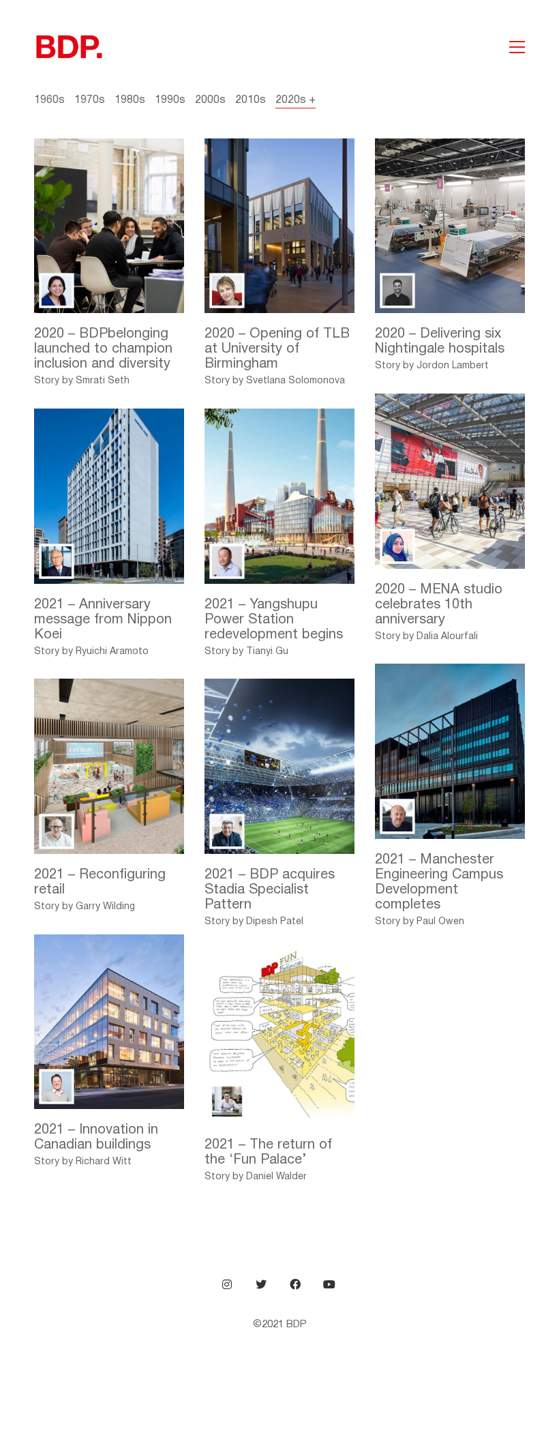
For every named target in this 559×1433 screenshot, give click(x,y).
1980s (130, 100)
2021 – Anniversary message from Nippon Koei (103, 620)
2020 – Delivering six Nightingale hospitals (439, 341)
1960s (49, 100)
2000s (210, 100)
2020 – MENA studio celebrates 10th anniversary (438, 605)
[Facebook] (295, 1284)
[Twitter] (261, 1284)
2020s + (295, 100)
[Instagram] (227, 1284)
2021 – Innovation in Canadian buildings (96, 1137)
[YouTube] (329, 1284)
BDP (296, 1324)
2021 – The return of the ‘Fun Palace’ (268, 1152)
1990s (170, 100)
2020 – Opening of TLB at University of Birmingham (277, 349)
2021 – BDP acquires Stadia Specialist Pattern (270, 890)
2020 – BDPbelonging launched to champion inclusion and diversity (103, 349)
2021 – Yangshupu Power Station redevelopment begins (274, 620)
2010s (250, 100)
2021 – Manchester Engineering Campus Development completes (439, 882)
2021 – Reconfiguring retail (100, 882)
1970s (89, 100)
